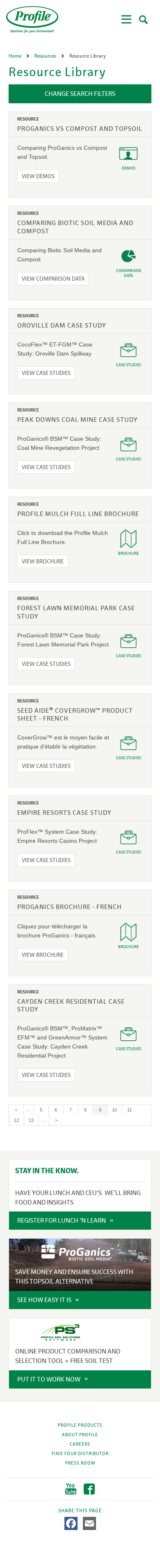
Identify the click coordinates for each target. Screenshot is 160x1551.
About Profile (80, 1434)
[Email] (89, 1523)
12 (19, 1120)
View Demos (38, 176)
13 (34, 1120)
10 (117, 1109)
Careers (80, 1444)
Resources (45, 56)
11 (132, 1109)
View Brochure (43, 561)
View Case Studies (46, 373)
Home (16, 56)
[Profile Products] (32, 19)
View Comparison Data (53, 278)
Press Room (80, 1463)
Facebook (89, 1489)
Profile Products (80, 1425)
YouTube (70, 1489)
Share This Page (80, 1510)
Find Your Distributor (80, 1453)
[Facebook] (71, 1523)
